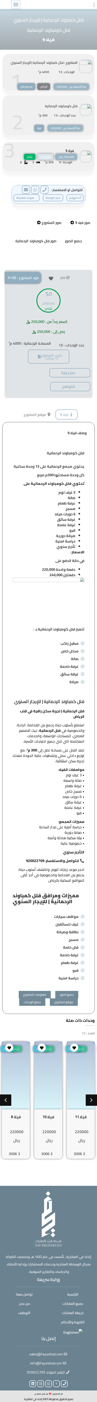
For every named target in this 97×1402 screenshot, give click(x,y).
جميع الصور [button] (73, 240)
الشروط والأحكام (73, 1322)
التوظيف (24, 1313)
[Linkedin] (32, 1383)
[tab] (80, 222)
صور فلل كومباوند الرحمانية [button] (35, 240)
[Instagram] (40, 1383)
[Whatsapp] (48, 1383)
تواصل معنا (24, 1294)
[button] (15, 4)
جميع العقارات (72, 1303)
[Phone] (64, 1383)
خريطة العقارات (73, 1313)
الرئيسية (73, 1294)
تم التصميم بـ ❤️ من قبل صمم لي (48, 1394)
